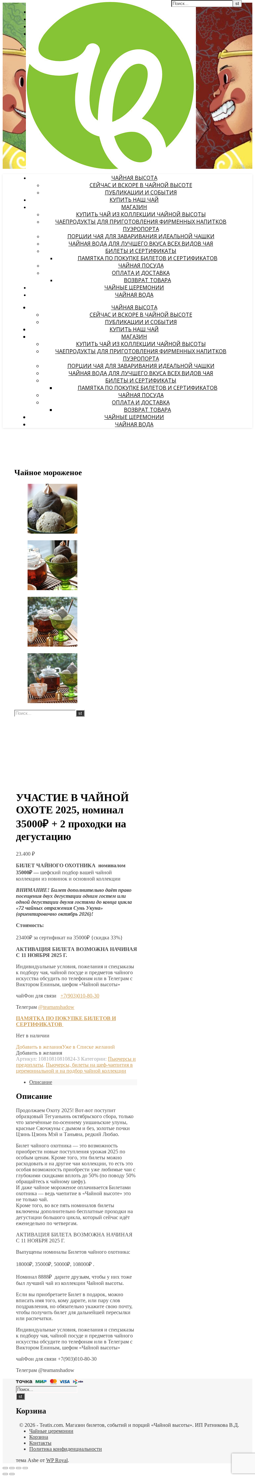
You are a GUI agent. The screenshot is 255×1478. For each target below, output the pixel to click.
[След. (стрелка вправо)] (12, 1474)
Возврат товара (147, 280)
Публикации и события (141, 192)
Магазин (134, 207)
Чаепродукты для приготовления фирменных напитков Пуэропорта (140, 225)
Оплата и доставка (141, 272)
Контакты (40, 1443)
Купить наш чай (134, 199)
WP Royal (57, 1460)
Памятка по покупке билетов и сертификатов (147, 258)
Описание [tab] (40, 1082)
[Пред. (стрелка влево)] (5, 1474)
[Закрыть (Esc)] (25, 1468)
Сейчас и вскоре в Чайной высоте (141, 185)
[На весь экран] (12, 1468)
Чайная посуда (141, 265)
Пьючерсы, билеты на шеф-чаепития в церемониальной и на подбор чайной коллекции (74, 1068)
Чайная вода (134, 294)
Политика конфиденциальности (65, 1449)
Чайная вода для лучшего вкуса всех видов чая (140, 243)
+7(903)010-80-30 (79, 996)
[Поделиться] (18, 1468)
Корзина (38, 1437)
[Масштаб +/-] (5, 1468)
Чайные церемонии (134, 287)
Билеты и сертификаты (140, 251)
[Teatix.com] (111, 168)
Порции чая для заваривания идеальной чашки (140, 236)
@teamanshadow (56, 1007)
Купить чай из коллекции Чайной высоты (141, 214)
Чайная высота (134, 177)
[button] (65, 1047)
